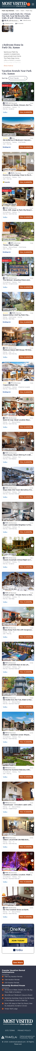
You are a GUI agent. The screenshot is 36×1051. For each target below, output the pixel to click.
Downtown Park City (14, 493)
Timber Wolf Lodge (11, 245)
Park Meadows (12, 458)
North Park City (13, 214)
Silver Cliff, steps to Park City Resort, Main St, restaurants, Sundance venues (18, 1005)
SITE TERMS (10, 1030)
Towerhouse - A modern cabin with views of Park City (17, 805)
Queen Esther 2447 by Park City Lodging (15, 316)
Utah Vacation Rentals (12, 979)
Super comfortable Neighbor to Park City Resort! (17, 525)
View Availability (26, 112)
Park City (29, 11)
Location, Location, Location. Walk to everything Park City (17, 875)
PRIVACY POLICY (24, 1030)
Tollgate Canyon (13, 808)
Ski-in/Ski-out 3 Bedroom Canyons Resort (16, 141)
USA (17, 11)
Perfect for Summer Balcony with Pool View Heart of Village (16, 770)
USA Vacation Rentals (12, 983)
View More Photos (8, 28)
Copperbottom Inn (10, 385)
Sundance (11, 109)
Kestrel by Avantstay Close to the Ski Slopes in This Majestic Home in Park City (19, 999)
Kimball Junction (13, 284)
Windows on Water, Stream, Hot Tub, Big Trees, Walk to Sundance (18, 106)
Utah (22, 11)
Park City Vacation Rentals (13, 976)
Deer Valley (11, 319)
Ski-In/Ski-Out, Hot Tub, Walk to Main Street (17, 700)
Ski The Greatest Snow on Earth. (16, 910)
